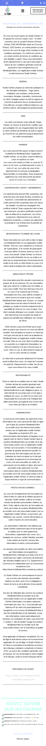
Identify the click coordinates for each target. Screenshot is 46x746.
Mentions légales (23, 739)
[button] (22, 11)
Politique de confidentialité (23, 734)
